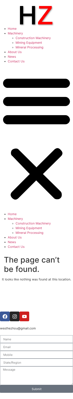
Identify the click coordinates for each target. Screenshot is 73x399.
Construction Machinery (33, 38)
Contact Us (16, 61)
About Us (15, 52)
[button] (36, 138)
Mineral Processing (29, 47)
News (12, 56)
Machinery (15, 33)
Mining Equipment (29, 43)
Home (12, 29)
